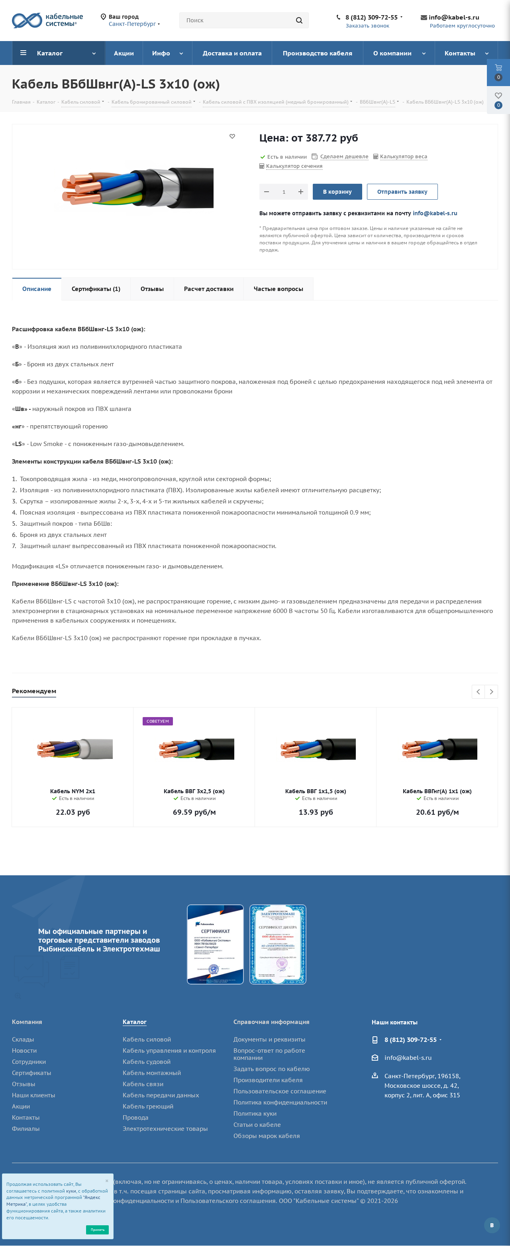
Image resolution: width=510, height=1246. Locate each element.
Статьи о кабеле (257, 1124)
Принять (97, 1229)
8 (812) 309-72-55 (371, 17)
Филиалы (26, 1128)
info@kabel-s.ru (454, 17)
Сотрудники (29, 1061)
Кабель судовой (147, 1061)
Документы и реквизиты (269, 1039)
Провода (136, 1117)
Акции (21, 1106)
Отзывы (23, 1084)
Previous (478, 692)
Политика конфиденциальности (280, 1102)
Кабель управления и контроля (169, 1050)
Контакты (26, 1117)
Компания (27, 1022)
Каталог (135, 1022)
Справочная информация (271, 1022)
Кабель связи (143, 1084)
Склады (23, 1039)
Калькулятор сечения (294, 166)
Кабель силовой (147, 1039)
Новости (24, 1050)
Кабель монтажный (152, 1073)
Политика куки (255, 1113)
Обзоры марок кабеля (266, 1136)
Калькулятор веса (404, 156)
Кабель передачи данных (161, 1095)
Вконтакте (492, 1225)
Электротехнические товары (165, 1128)
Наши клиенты (33, 1095)
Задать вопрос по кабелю (271, 1069)
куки (71, 1191)
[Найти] (299, 20)
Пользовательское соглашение (279, 1091)
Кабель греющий (148, 1106)
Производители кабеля (268, 1080)
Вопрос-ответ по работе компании (269, 1054)
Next (491, 692)
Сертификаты (31, 1073)
